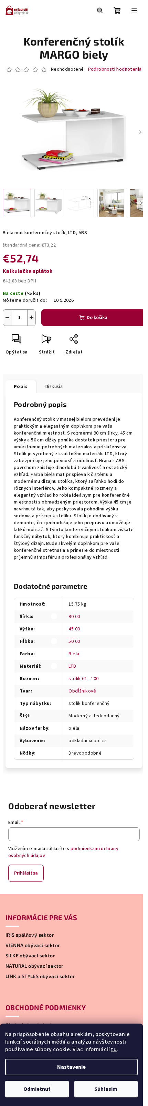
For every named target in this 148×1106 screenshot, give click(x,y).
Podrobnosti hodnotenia (115, 69)
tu (114, 1049)
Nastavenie (71, 1067)
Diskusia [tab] (54, 386)
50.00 (74, 641)
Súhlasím (105, 1089)
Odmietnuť (36, 1089)
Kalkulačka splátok (27, 271)
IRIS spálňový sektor (30, 935)
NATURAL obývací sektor (35, 966)
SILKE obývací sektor (30, 955)
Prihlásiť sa (26, 873)
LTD (72, 666)
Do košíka (97, 317)
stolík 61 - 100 (83, 678)
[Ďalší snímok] (140, 132)
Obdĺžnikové (82, 691)
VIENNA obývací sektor (33, 945)
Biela (73, 653)
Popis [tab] (21, 386)
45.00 (74, 629)
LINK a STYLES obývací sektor (40, 976)
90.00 (74, 616)
